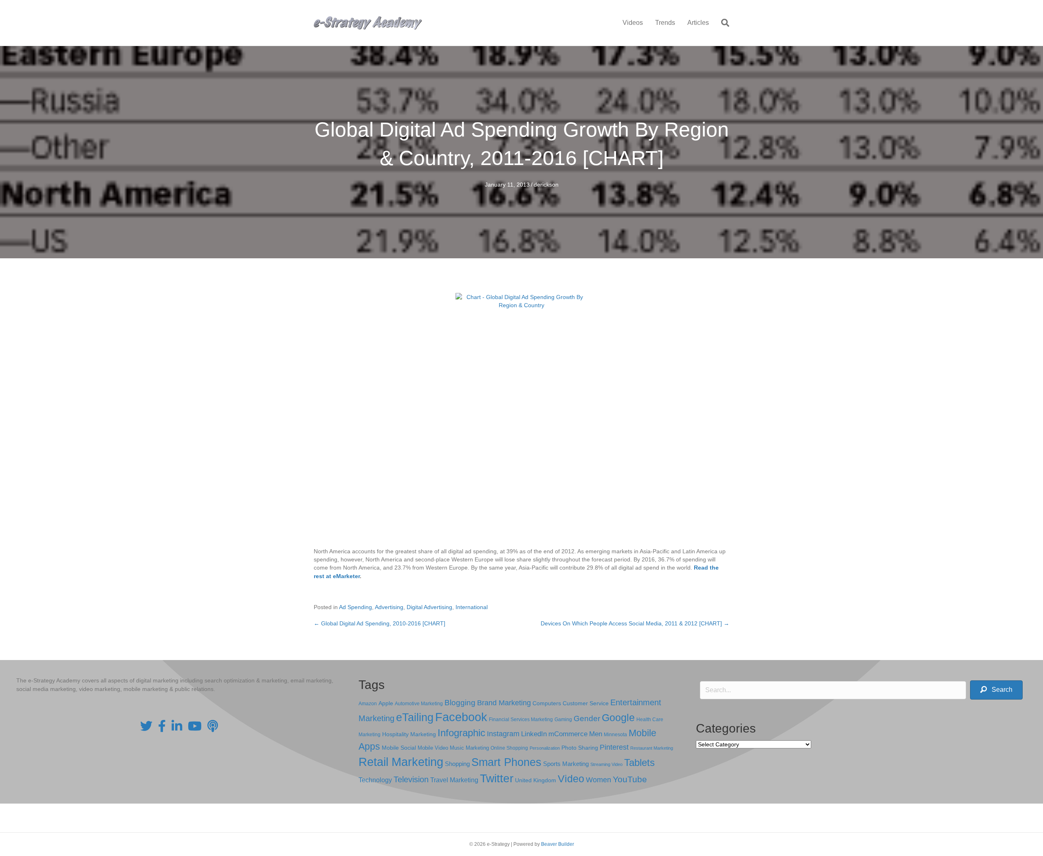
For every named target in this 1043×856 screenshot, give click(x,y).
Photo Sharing (579, 747)
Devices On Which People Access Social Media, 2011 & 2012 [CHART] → (635, 623)
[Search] (722, 22)
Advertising (389, 607)
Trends (665, 22)
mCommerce (568, 734)
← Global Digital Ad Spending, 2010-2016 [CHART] (379, 623)
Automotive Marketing (419, 703)
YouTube (630, 779)
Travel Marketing (454, 780)
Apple (385, 703)
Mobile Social (399, 748)
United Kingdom (535, 780)
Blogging (459, 702)
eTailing (414, 717)
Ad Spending (355, 607)
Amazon (368, 703)
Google (618, 717)
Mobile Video (433, 748)
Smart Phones (506, 762)
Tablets (639, 762)
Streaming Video (606, 764)
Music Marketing (469, 748)
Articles (698, 22)
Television (411, 779)
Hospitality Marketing (409, 734)
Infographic (461, 733)
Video (571, 778)
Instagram (503, 734)
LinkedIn (534, 734)
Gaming (563, 719)
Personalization (545, 748)
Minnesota (615, 734)
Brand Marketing (504, 703)
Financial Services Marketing (521, 719)
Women (598, 780)
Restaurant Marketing (651, 748)
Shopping (457, 764)
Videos (633, 22)
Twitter (496, 778)
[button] (996, 690)
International (471, 607)
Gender (587, 718)
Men (595, 734)
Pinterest (614, 747)
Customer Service (586, 703)
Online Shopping (509, 748)
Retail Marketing (401, 761)
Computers (547, 703)
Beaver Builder (557, 844)
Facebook (461, 717)
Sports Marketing (566, 764)
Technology (375, 780)
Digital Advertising (429, 607)
